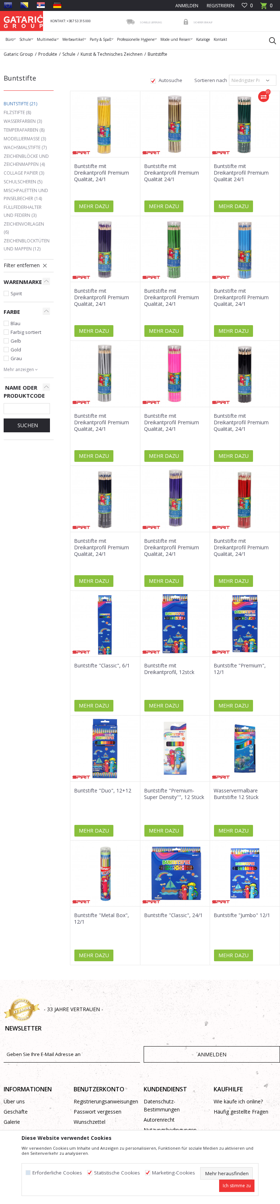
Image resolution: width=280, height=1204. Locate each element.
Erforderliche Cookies (57, 1173)
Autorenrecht (159, 1119)
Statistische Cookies (117, 1173)
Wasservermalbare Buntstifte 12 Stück (236, 793)
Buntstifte (20, 104)
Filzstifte (17, 112)
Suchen (27, 425)
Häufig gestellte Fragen (241, 1111)
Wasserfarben (23, 121)
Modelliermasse (25, 139)
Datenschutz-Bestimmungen (162, 1105)
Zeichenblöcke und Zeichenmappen (26, 160)
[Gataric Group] (23, 21)
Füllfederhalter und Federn (23, 211)
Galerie (12, 1121)
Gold (16, 349)
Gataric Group (18, 54)
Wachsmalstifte (25, 147)
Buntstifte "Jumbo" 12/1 (242, 915)
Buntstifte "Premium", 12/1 (240, 668)
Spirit (16, 293)
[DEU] (57, 5)
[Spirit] (81, 152)
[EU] (8, 5)
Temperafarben (24, 130)
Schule (68, 54)
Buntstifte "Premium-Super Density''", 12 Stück (174, 793)
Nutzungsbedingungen (170, 1129)
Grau (16, 358)
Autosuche (170, 80)
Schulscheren (23, 182)
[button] (269, 40)
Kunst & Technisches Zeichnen (112, 54)
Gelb (16, 341)
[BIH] (24, 5)
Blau (15, 323)
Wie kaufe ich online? (238, 1101)
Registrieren (220, 6)
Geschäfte (16, 1111)
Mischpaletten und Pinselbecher (26, 194)
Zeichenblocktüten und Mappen (27, 245)
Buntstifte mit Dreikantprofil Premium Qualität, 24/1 (101, 173)
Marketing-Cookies (173, 1173)
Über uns (14, 1101)
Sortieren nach (210, 80)
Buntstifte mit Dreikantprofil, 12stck (169, 668)
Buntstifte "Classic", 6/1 (102, 665)
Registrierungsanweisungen (105, 1101)
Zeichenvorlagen (24, 228)
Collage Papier (24, 173)
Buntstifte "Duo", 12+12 (102, 790)
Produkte (47, 54)
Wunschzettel (89, 1121)
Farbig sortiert (26, 332)
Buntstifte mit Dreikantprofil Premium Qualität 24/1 (171, 173)
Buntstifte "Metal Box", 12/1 (101, 918)
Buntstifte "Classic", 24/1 (173, 915)
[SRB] (40, 5)
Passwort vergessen (97, 1111)
